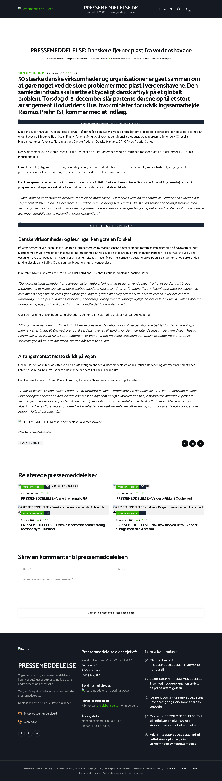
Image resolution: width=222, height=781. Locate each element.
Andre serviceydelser (120, 58)
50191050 (30, 721)
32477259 (94, 675)
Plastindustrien (30, 443)
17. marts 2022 (27, 520)
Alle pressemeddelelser (76, 59)
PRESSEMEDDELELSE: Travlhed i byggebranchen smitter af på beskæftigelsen (176, 683)
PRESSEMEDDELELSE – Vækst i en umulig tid (54, 499)
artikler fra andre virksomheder (182, 768)
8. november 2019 (55, 73)
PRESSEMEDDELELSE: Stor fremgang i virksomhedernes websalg (176, 702)
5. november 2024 (124, 520)
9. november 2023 (124, 493)
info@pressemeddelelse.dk (41, 713)
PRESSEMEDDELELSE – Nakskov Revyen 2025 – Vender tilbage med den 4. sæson (156, 527)
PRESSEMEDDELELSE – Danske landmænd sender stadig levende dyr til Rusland (63, 527)
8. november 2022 (29, 493)
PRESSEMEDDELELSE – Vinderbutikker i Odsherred (154, 499)
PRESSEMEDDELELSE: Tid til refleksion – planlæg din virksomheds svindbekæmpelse (176, 720)
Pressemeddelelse (55, 58)
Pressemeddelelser (99, 58)
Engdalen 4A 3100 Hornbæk (91, 668)
